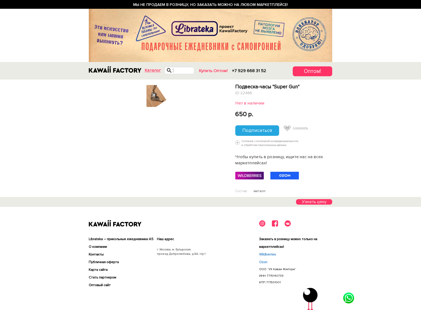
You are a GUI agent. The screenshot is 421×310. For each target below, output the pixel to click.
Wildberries (267, 254)
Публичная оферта (104, 262)
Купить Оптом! (213, 70)
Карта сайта (98, 269)
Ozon (263, 262)
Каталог (153, 70)
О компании (98, 246)
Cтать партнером (102, 277)
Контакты (96, 254)
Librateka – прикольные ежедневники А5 (121, 239)
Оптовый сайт (100, 285)
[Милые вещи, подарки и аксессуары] (115, 69)
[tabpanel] (157, 96)
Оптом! (312, 71)
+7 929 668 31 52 (249, 70)
